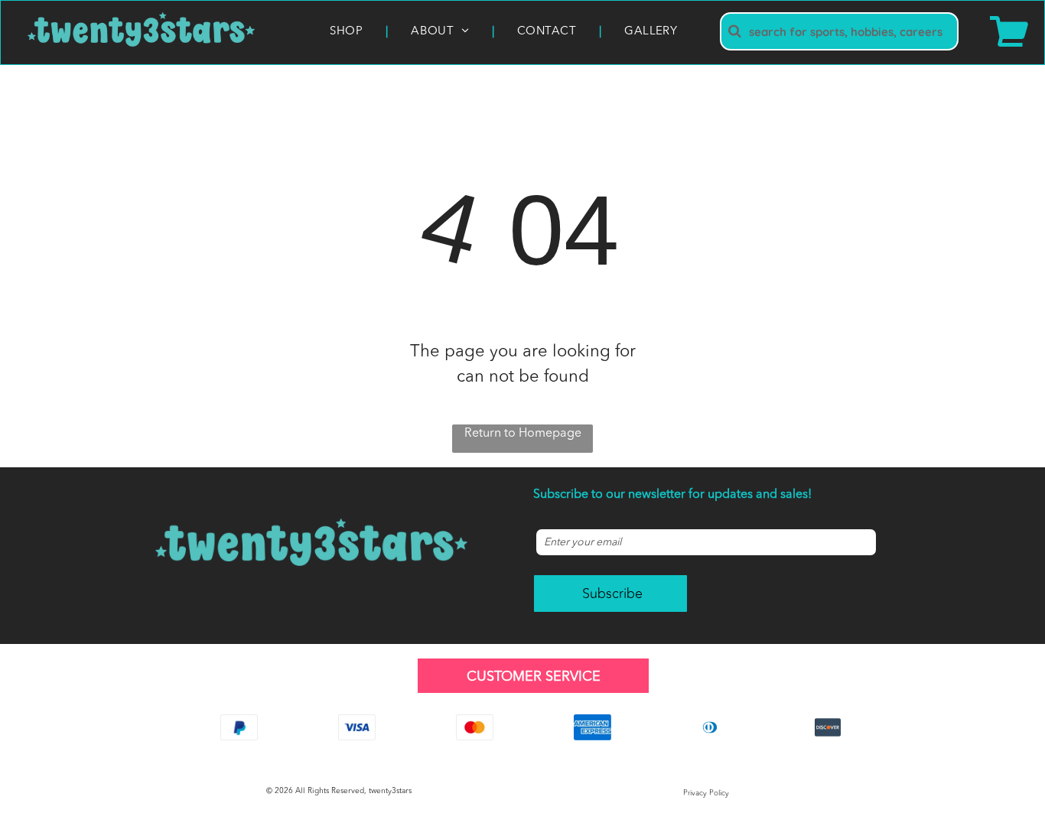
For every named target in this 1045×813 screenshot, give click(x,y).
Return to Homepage (522, 434)
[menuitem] (347, 32)
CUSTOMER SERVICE (534, 677)
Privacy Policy (706, 793)
